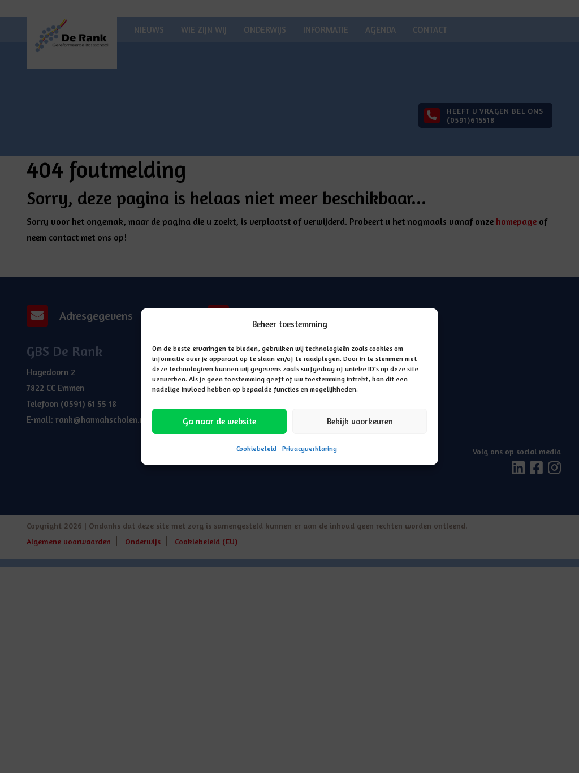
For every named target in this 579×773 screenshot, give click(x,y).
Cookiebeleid (256, 448)
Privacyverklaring (309, 448)
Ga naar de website (219, 421)
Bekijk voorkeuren (360, 421)
